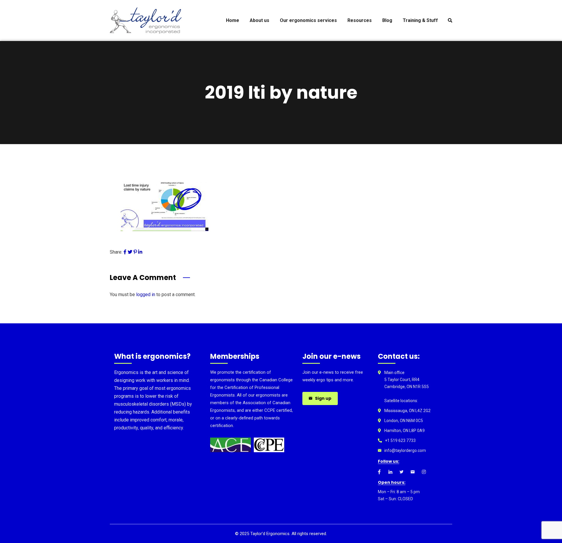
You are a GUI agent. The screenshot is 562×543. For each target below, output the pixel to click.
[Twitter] (130, 252)
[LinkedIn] (140, 252)
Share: (116, 252)
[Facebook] (125, 252)
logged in (145, 294)
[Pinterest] (135, 252)
